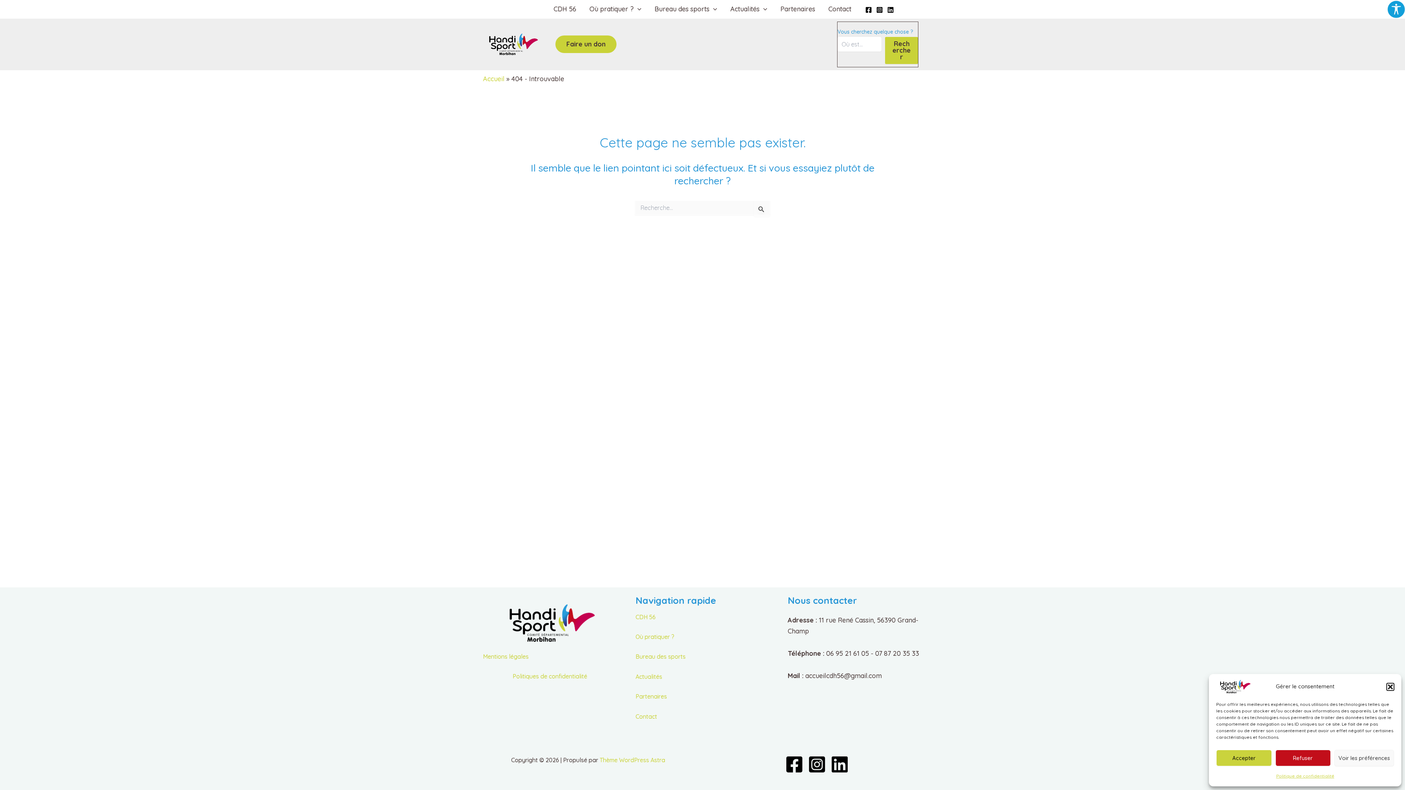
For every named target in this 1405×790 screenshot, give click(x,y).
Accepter (1244, 758)
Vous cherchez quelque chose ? (875, 32)
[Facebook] (868, 10)
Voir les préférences (1364, 758)
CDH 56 (565, 9)
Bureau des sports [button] (682, 9)
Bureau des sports (661, 656)
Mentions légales (506, 656)
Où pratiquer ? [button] (611, 9)
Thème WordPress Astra (632, 760)
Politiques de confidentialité (550, 676)
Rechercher (901, 50)
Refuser (1303, 758)
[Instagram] (879, 10)
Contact (839, 9)
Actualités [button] (745, 9)
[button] (1390, 687)
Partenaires (797, 9)
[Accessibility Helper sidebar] (1396, 9)
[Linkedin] (890, 10)
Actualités (649, 676)
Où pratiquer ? (655, 636)
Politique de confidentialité (1305, 776)
